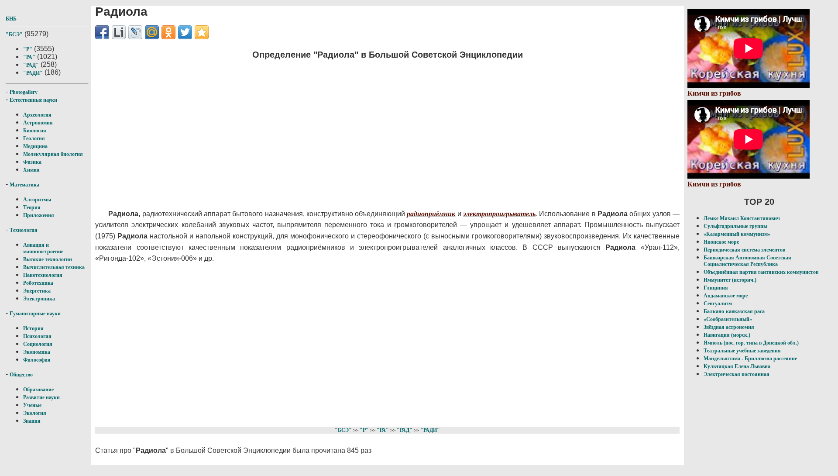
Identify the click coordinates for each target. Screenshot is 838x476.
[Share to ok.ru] (168, 32)
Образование (38, 389)
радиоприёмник (431, 213)
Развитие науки (41, 397)
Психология (37, 336)
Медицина (35, 146)
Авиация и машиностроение (43, 248)
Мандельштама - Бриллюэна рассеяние (750, 358)
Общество (21, 375)
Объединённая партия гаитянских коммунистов (761, 272)
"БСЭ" (14, 34)
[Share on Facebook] (102, 32)
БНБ (11, 19)
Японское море (721, 242)
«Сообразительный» (728, 319)
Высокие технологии (47, 259)
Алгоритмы (37, 200)
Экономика (36, 352)
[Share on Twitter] (185, 32)
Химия (31, 170)
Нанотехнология (42, 275)
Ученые (32, 405)
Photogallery (24, 92)
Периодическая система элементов (744, 250)
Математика (24, 185)
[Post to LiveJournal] (135, 32)
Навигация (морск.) (727, 335)
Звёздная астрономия (729, 327)
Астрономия (38, 123)
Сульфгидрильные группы (735, 226)
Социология (37, 344)
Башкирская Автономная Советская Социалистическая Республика (747, 261)
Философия (37, 360)
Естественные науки (33, 100)
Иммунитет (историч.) (730, 280)
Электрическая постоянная (736, 374)
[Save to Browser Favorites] (202, 32)
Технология (24, 230)
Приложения (38, 215)
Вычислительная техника (54, 267)
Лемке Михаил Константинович (742, 218)
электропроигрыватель (499, 213)
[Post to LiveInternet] (119, 32)
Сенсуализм (718, 303)
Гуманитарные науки (35, 313)
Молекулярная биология (53, 154)
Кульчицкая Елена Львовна (737, 366)
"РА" (29, 57)
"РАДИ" (33, 73)
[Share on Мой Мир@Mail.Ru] (152, 32)
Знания (32, 421)
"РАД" (31, 65)
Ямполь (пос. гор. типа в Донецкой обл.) (751, 343)
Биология (34, 131)
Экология (34, 413)
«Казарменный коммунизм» (737, 234)
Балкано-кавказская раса (734, 311)
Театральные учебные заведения (742, 351)
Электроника (39, 299)
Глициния (716, 288)
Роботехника (38, 283)
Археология (37, 115)
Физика (32, 162)
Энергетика (37, 291)
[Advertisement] (331, 129)
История (33, 328)
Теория (32, 207)
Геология (34, 138)
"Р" (27, 49)
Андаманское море (726, 296)
